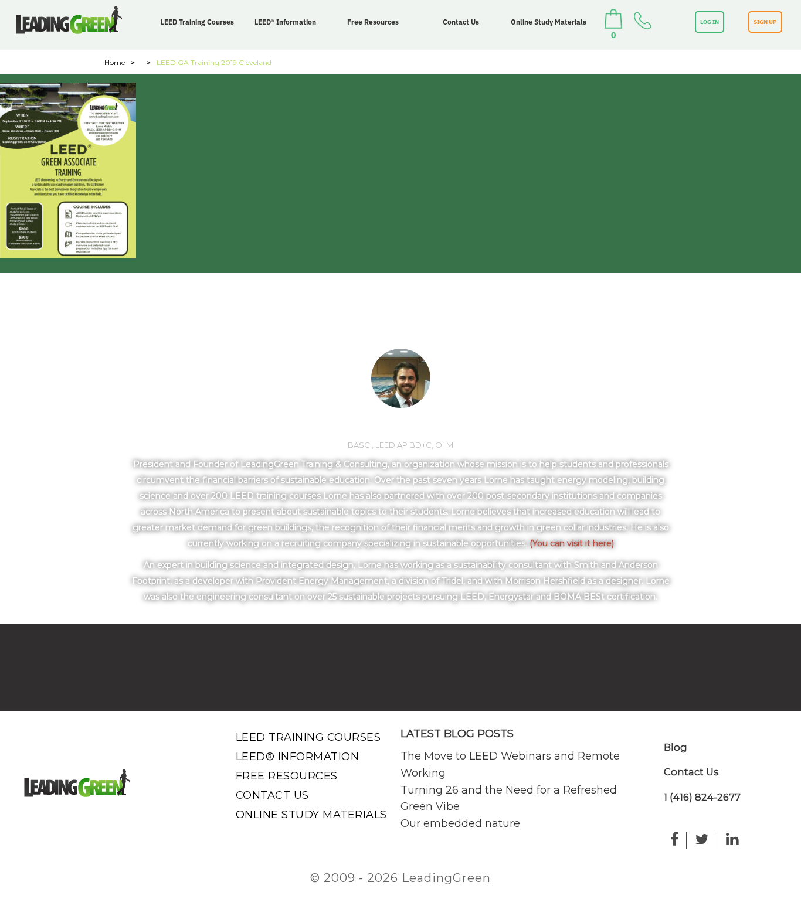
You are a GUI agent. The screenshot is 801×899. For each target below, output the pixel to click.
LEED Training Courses (197, 22)
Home (114, 62)
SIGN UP (765, 22)
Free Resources (373, 22)
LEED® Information (285, 22)
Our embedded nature (460, 823)
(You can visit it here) (572, 543)
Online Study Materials (548, 22)
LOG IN (709, 22)
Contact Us (461, 22)
